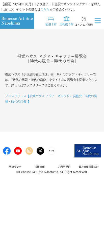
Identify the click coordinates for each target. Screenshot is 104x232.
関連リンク (15, 167)
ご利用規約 (64, 167)
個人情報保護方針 (89, 167)
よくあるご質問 (84, 25)
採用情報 (40, 167)
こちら (44, 9)
